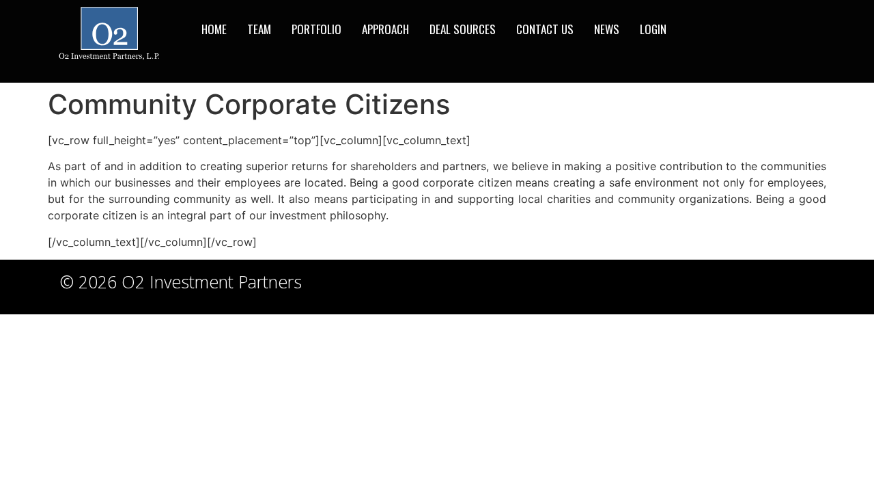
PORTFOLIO (316, 29)
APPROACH (385, 29)
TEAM (259, 29)
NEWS (606, 29)
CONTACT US (545, 29)
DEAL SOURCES (462, 29)
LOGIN (653, 29)
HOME (214, 29)
